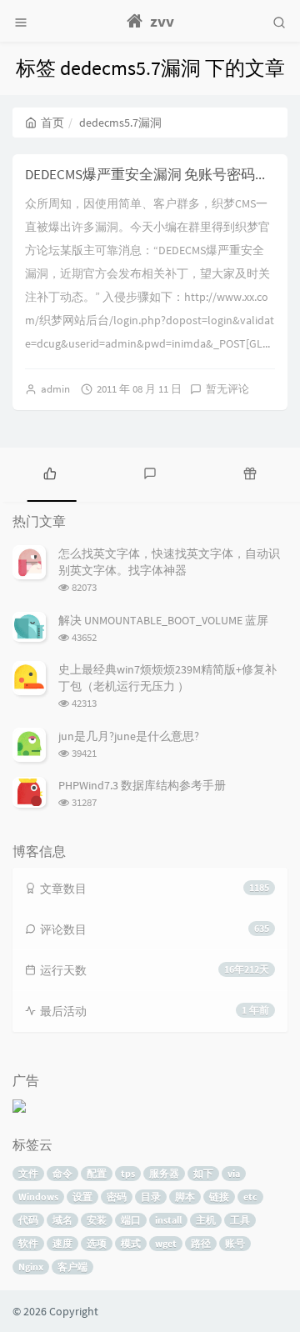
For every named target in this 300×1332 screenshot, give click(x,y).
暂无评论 (227, 389)
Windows (38, 1196)
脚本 (185, 1196)
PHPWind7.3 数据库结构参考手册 (142, 785)
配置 (97, 1173)
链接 (219, 1196)
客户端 (73, 1266)
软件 (28, 1243)
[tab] (50, 473)
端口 (131, 1220)
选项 (97, 1243)
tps (128, 1173)
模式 (131, 1243)
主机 (206, 1220)
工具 (240, 1220)
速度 (62, 1243)
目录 (151, 1196)
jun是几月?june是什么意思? (128, 736)
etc (250, 1196)
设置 (82, 1196)
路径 (201, 1243)
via (234, 1173)
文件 (28, 1173)
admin (55, 389)
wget (166, 1243)
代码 (28, 1220)
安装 (97, 1220)
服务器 (164, 1173)
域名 (62, 1220)
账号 (235, 1243)
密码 (117, 1196)
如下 (203, 1173)
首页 (52, 122)
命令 (62, 1173)
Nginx (30, 1266)
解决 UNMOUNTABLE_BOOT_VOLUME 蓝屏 (163, 620)
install (168, 1220)
